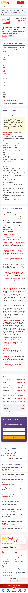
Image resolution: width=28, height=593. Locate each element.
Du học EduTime (17, 585)
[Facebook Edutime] (10, 580)
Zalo (12, 580)
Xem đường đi (6, 561)
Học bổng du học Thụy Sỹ (20, 573)
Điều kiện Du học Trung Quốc (10, 448)
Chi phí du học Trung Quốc (9, 453)
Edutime (3, 10)
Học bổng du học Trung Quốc (10, 450)
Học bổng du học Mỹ (7, 572)
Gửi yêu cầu (14, 437)
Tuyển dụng (5, 559)
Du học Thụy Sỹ (19, 561)
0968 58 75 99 (20, 541)
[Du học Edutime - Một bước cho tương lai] (5, 2)
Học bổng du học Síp (7, 575)
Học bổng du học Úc (19, 569)
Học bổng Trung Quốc (12, 10)
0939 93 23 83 (20, 540)
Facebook (5, 563)
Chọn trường (19, 555)
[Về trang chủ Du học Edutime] (7, 538)
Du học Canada (19, 557)
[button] (26, 2)
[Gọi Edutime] (18, 580)
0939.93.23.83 (17, 458)
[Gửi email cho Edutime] (15, 580)
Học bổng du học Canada (6, 569)
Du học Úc (18, 559)
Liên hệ (4, 557)
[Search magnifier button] (24, 6)
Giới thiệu (5, 555)
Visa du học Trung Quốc (9, 455)
